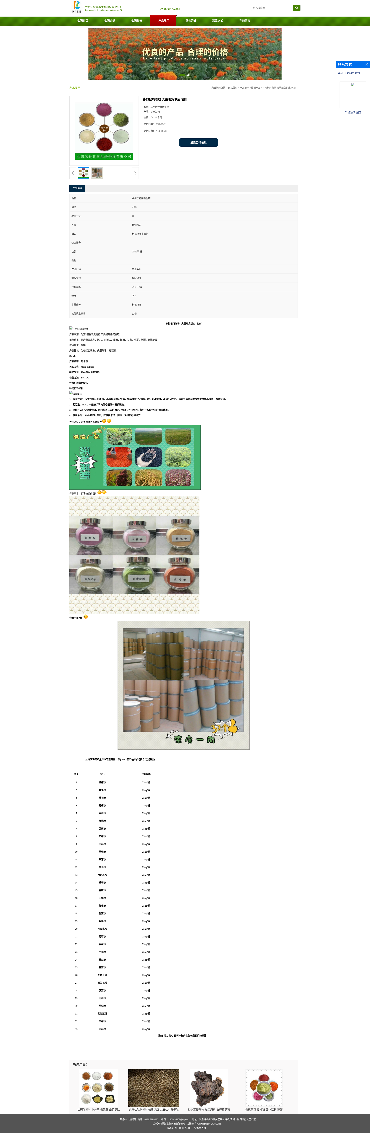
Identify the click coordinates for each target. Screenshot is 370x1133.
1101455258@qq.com (179, 1119)
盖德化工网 (185, 1128)
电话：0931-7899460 (148, 1119)
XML (218, 1123)
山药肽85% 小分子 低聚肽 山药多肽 (98, 1109)
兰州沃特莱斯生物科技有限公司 (169, 1123)
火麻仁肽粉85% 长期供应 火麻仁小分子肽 (154, 1109)
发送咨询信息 (198, 142)
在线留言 (244, 20)
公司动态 (136, 20)
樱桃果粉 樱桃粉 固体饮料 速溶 (264, 1109)
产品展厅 (163, 20)
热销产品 (255, 88)
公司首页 (82, 20)
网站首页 (232, 88)
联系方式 (217, 20)
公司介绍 (109, 20)
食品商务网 (200, 1128)
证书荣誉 (190, 20)
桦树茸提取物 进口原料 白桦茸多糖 (209, 1109)
